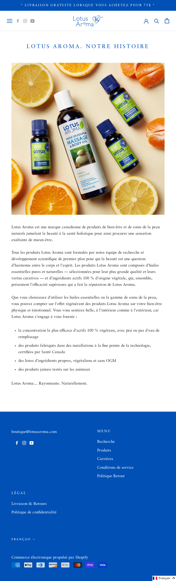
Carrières (105, 459)
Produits (104, 450)
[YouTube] (32, 21)
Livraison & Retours (29, 504)
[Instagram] (25, 21)
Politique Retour (111, 476)
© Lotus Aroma (29, 550)
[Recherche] (156, 20)
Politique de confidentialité (34, 512)
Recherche (106, 442)
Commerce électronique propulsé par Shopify (49, 557)
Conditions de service (115, 468)
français (21, 539)
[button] (164, 578)
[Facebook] (18, 21)
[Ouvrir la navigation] (9, 21)
